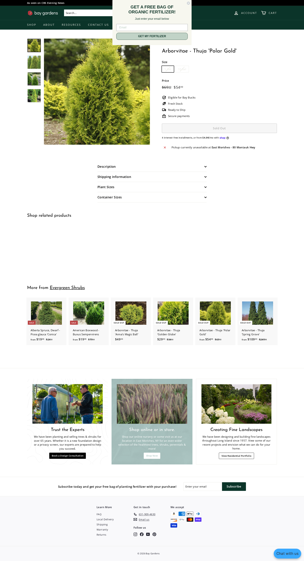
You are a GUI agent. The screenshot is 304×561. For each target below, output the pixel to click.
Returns (101, 534)
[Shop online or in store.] (152, 404)
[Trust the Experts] (67, 404)
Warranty (102, 529)
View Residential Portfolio (236, 455)
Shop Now (152, 455)
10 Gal (182, 69)
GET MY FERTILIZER (152, 36)
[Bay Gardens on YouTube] (148, 534)
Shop (31, 24)
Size (164, 62)
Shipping (102, 524)
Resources (71, 24)
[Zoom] (97, 92)
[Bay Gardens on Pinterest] (154, 534)
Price (165, 81)
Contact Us (98, 24)
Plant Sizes (106, 187)
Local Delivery (105, 519)
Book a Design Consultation (68, 455)
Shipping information (114, 177)
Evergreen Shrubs (67, 288)
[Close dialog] (188, 3)
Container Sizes (109, 197)
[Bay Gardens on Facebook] (142, 534)
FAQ (99, 514)
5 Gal (167, 69)
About (49, 24)
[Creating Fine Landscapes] (236, 404)
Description (106, 166)
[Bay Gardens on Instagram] (135, 534)
